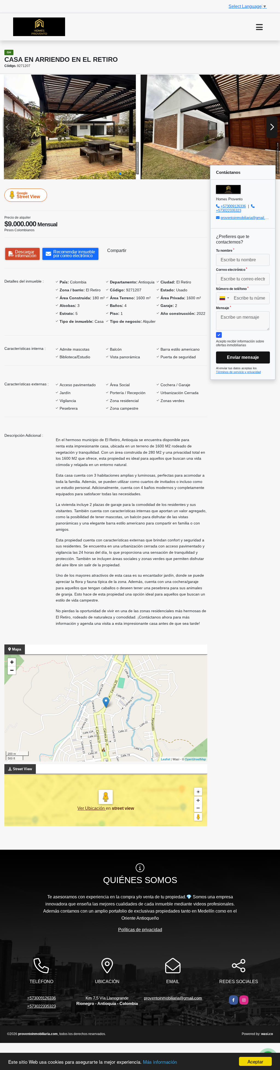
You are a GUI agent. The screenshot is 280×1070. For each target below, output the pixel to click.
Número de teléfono (232, 288)
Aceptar (255, 1061)
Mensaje (223, 308)
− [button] (12, 670)
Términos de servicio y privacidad (238, 372)
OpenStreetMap (195, 759)
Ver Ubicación (91, 808)
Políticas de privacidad (140, 929)
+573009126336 (233, 206)
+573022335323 (228, 211)
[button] (120, 174)
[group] (70, 127)
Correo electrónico (231, 269)
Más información (160, 1061)
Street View (28, 195)
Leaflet (165, 759)
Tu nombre (225, 250)
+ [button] (12, 662)
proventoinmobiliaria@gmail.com (246, 218)
